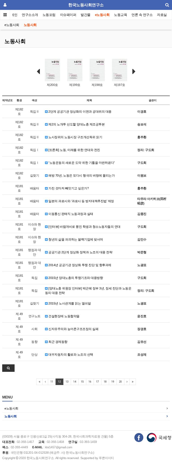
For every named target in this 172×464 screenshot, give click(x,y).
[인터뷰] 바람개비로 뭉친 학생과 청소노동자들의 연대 (84, 226)
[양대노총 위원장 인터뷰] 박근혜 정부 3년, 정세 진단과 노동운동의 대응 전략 (88, 291)
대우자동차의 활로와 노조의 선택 (70, 354)
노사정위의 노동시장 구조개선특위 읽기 (75, 137)
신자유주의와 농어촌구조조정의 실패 (73, 329)
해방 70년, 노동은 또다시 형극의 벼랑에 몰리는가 (81, 175)
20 (120, 381)
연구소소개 (30, 15)
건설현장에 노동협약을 (64, 316)
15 (82, 381)
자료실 (162, 15)
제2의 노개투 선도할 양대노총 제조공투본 (76, 124)
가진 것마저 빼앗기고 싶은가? (68, 188)
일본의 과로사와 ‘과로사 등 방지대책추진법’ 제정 (81, 201)
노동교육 (120, 15)
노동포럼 (49, 15)
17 (97, 381)
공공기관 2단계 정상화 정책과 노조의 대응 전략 (80, 252)
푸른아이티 (106, 458)
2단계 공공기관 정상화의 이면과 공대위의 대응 (80, 111)
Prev (38, 71)
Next (133, 71)
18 (105, 381)
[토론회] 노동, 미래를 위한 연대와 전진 (74, 150)
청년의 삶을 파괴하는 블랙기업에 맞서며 (75, 239)
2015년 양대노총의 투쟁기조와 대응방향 (75, 278)
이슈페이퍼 (68, 15)
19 (112, 381)
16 (89, 381)
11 (51, 381)
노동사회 (30, 25)
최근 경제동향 (57, 342)
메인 (14, 15)
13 (67, 381)
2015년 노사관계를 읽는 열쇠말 (69, 303)
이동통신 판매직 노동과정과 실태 (70, 214)
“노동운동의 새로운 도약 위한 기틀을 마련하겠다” (81, 162)
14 (74, 381)
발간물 (85, 15)
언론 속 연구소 (142, 15)
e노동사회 (102, 15)
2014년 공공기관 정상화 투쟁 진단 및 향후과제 (79, 265)
